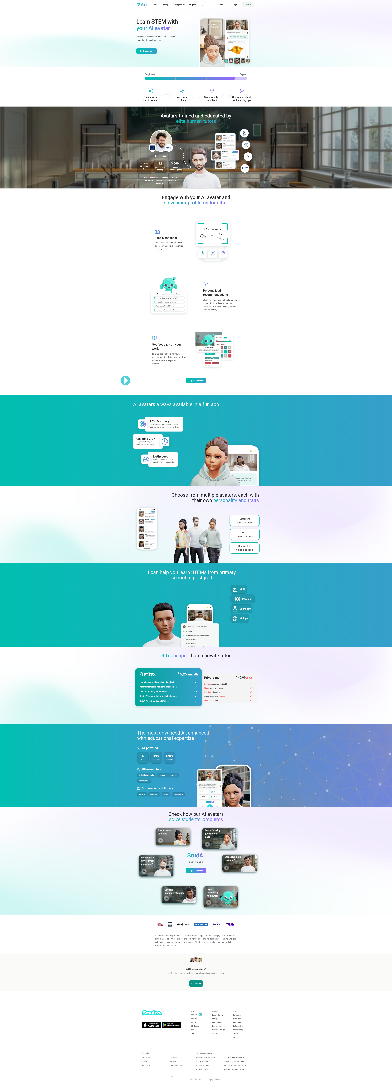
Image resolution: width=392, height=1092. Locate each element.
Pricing (165, 5)
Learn (155, 5)
